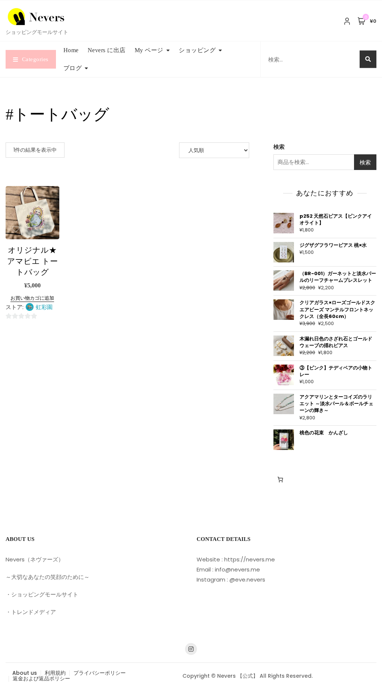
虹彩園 (44, 307)
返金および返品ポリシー (41, 678)
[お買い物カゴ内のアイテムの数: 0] (280, 479)
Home (71, 50)
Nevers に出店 (107, 50)
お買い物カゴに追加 (32, 298)
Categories (35, 59)
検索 (279, 147)
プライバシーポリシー (99, 673)
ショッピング (197, 50)
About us (24, 673)
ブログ (72, 68)
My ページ (149, 50)
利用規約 (55, 673)
